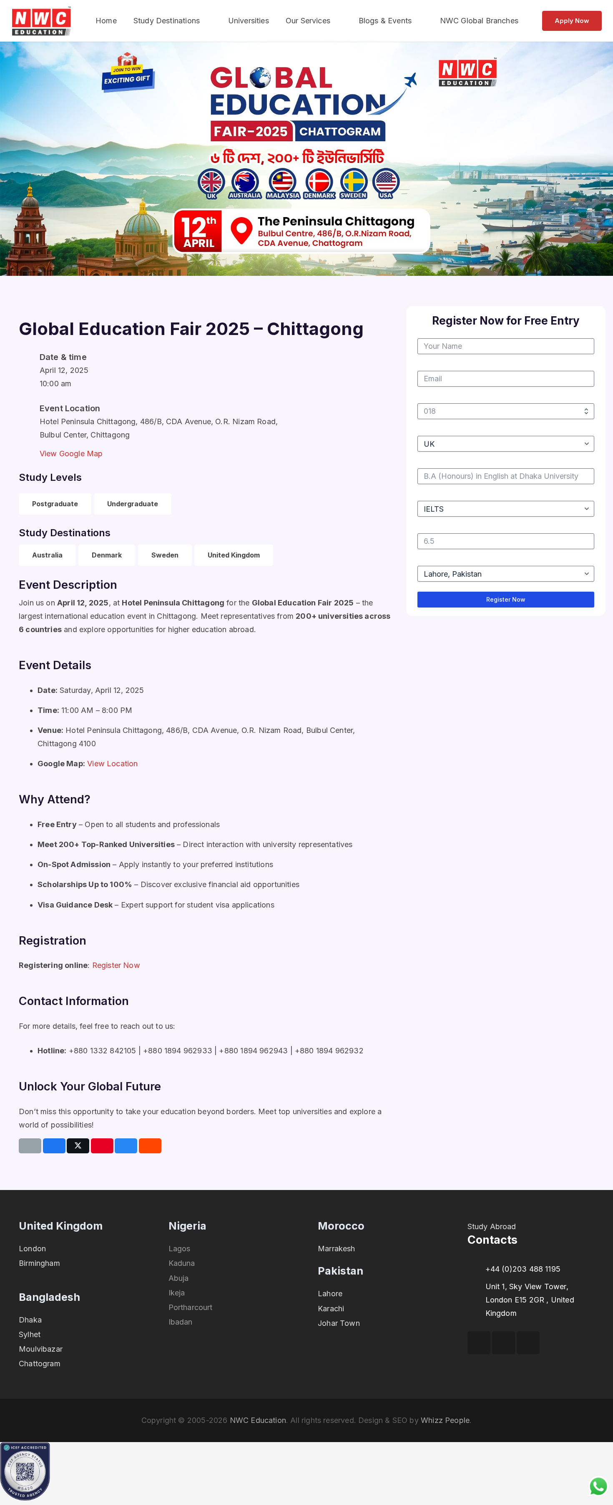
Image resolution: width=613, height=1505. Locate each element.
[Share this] (54, 1145)
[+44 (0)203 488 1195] (476, 1269)
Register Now (116, 965)
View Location (112, 763)
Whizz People (445, 1420)
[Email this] (30, 1145)
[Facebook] (478, 1342)
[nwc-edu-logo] (41, 21)
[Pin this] (102, 1145)
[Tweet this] (78, 1145)
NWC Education (258, 1420)
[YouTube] (503, 1342)
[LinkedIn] (528, 1342)
